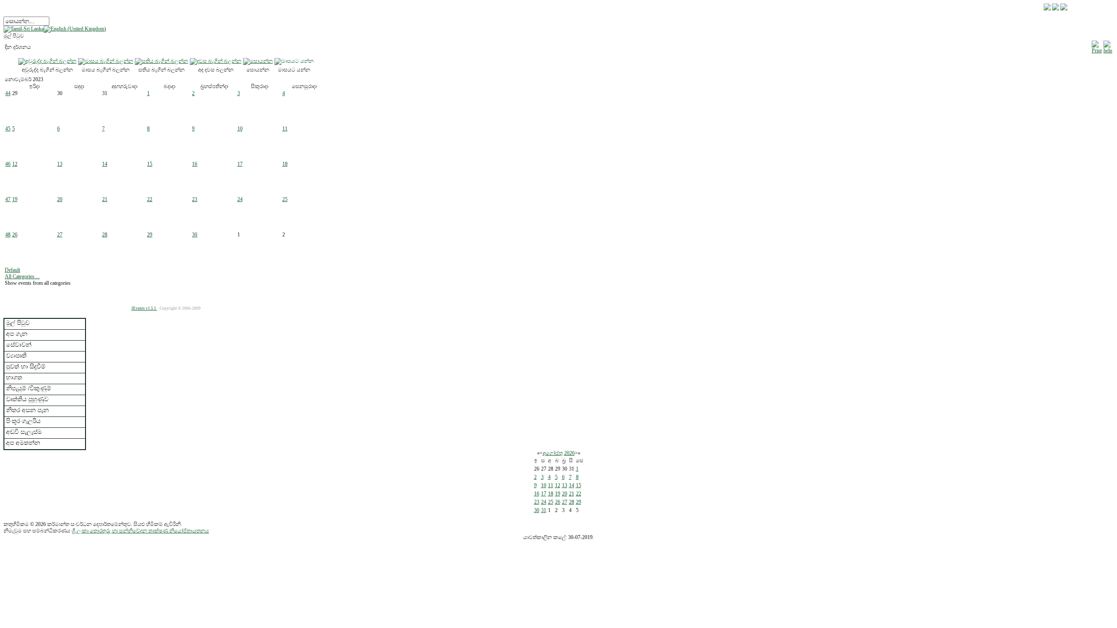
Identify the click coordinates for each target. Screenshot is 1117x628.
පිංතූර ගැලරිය (23, 421)
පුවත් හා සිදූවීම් (25, 366)
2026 (569, 453)
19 (14, 199)
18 (285, 164)
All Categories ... (22, 276)
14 (104, 164)
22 (149, 199)
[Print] (1097, 46)
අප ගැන (16, 334)
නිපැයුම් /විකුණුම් (28, 388)
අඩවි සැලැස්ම (24, 432)
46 (7, 164)
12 (14, 164)
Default (12, 270)
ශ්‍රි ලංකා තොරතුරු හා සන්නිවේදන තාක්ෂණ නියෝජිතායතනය (140, 531)
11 (285, 129)
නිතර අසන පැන (27, 410)
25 (285, 199)
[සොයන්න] (258, 61)
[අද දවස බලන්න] (215, 61)
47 (7, 199)
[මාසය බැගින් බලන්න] (105, 61)
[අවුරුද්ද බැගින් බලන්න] (47, 61)
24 (240, 199)
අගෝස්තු (553, 453)
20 (59, 199)
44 (7, 93)
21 (104, 199)
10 (240, 129)
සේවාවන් (18, 344)
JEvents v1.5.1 (144, 308)
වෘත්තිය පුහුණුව (27, 399)
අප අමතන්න (23, 443)
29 (149, 235)
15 (149, 164)
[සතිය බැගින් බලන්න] (161, 61)
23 (194, 199)
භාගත (14, 377)
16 (194, 164)
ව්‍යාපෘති (16, 355)
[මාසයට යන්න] (294, 61)
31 (543, 510)
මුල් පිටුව (18, 323)
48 (7, 235)
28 (104, 235)
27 (59, 235)
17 (240, 164)
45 (7, 129)
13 (59, 164)
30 (194, 235)
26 (14, 235)
